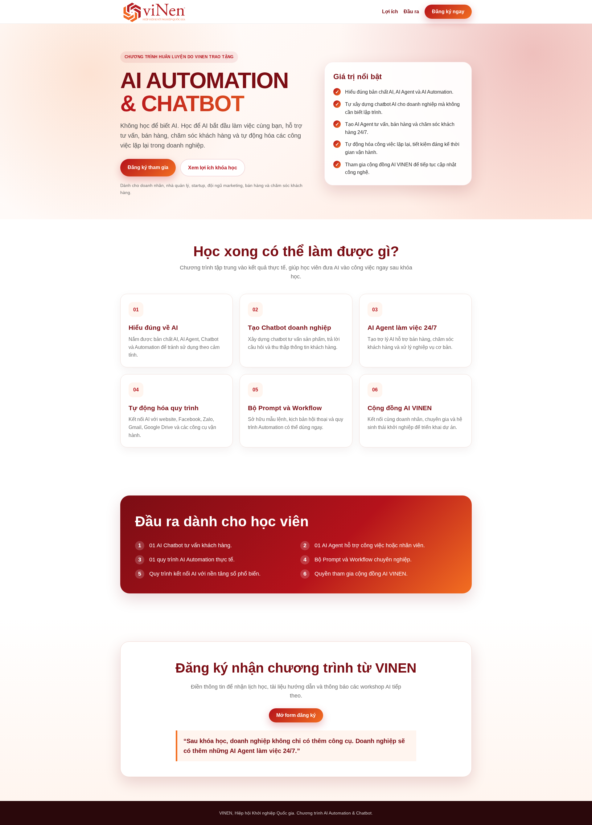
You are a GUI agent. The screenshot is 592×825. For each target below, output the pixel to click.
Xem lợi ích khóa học (212, 167)
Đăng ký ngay (448, 11)
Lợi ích (390, 11)
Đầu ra (411, 11)
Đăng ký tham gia (148, 167)
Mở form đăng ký (296, 715)
